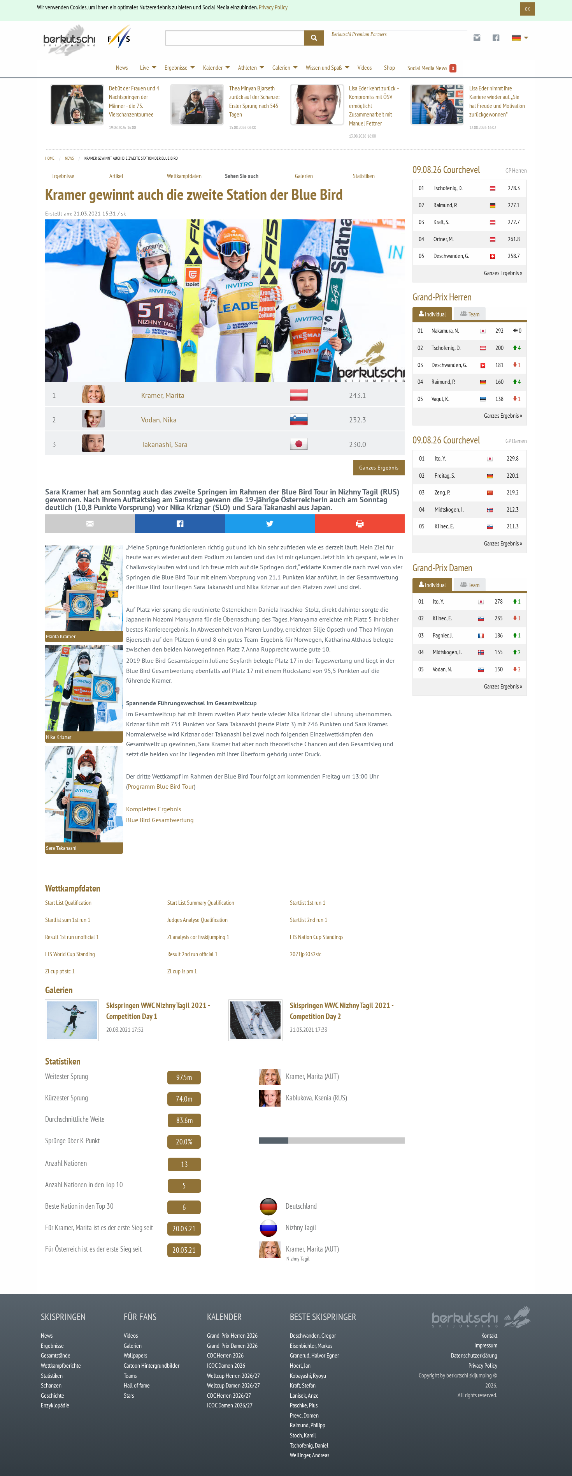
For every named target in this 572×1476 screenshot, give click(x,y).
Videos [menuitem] (365, 67)
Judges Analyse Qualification (197, 919)
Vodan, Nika (159, 419)
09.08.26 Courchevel (469, 169)
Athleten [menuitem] (247, 67)
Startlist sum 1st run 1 (67, 919)
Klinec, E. (444, 526)
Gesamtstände (55, 1355)
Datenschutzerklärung (474, 1355)
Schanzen (51, 1385)
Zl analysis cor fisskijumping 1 (198, 937)
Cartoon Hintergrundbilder (151, 1365)
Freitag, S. (445, 475)
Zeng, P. (442, 492)
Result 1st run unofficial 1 (72, 937)
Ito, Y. (440, 458)
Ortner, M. (443, 239)
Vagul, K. (440, 399)
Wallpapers (135, 1355)
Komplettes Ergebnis (153, 809)
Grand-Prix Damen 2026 (232, 1345)
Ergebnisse (62, 176)
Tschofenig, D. (448, 188)
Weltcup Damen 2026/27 (233, 1385)
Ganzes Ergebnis (378, 467)
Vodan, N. (442, 669)
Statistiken (364, 176)
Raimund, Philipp (307, 1425)
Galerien (304, 176)
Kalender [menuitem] (213, 67)
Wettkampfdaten (184, 176)
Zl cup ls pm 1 (182, 971)
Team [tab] (473, 314)
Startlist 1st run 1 (307, 902)
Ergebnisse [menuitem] (176, 67)
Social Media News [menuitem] (430, 68)
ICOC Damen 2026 (226, 1365)
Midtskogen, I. (449, 509)
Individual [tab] (435, 314)
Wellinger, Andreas (309, 1455)
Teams (130, 1375)
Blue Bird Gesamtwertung (160, 820)
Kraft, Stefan (303, 1385)
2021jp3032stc (305, 954)
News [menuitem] (122, 67)
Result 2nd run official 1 (192, 954)
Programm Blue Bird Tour (161, 786)
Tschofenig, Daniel (309, 1445)
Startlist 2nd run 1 (308, 919)
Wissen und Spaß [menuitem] (324, 67)
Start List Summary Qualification (200, 902)
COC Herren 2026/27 (229, 1395)
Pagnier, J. (443, 635)
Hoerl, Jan (300, 1365)
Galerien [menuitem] (281, 67)
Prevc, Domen (304, 1415)
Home (49, 158)
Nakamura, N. (445, 330)
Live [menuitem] (144, 67)
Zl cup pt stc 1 (60, 971)
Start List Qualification (68, 902)
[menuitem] (476, 38)
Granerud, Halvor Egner (314, 1355)
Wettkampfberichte (61, 1365)
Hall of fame (137, 1385)
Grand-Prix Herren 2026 (232, 1335)
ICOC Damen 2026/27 (230, 1405)
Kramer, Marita (162, 395)
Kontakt (489, 1335)
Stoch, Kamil (303, 1435)
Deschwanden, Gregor (313, 1335)
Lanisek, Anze (304, 1395)
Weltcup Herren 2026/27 (233, 1375)
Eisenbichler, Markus (311, 1345)
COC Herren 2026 (225, 1355)
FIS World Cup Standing (70, 954)
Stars (129, 1395)
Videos (131, 1335)
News (69, 158)
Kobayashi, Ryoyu (308, 1375)
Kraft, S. (441, 222)
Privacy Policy (273, 7)
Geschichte (52, 1395)
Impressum (485, 1345)
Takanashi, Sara (164, 444)
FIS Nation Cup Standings (316, 937)
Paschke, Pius (304, 1405)
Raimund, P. (445, 205)
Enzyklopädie (55, 1405)
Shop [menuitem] (389, 67)
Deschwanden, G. (451, 256)
